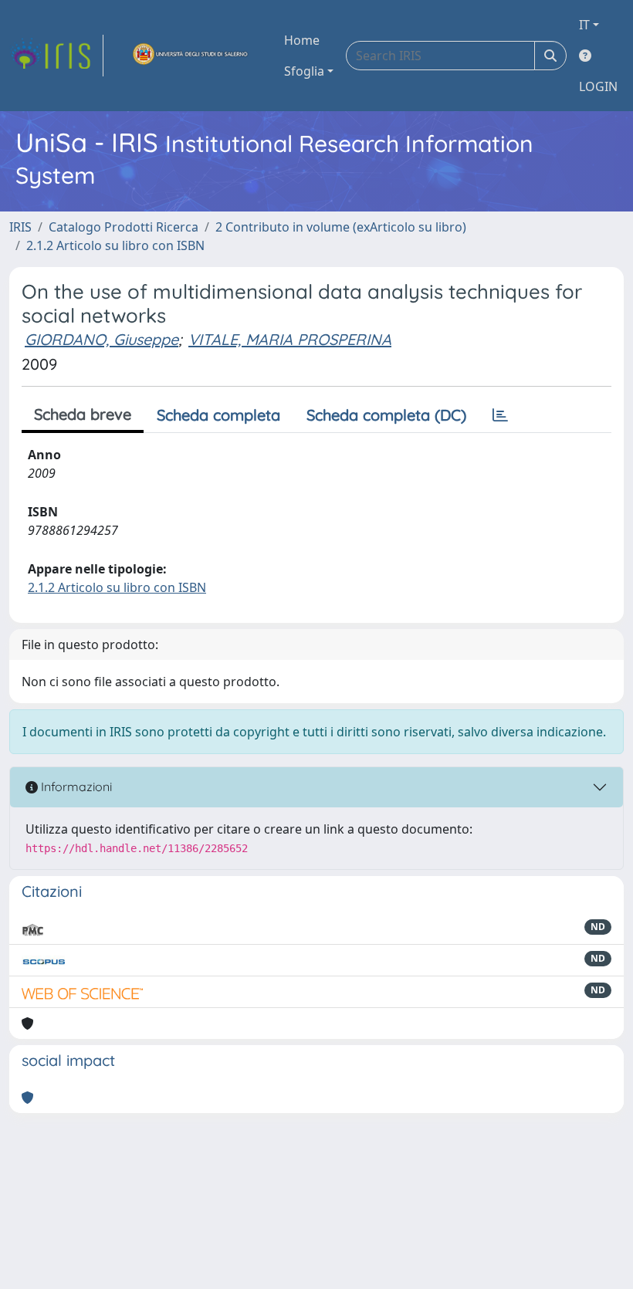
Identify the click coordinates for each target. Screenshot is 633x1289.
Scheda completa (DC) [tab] (386, 415)
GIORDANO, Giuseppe (101, 339)
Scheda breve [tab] (82, 414)
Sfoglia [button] (304, 71)
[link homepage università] (191, 55)
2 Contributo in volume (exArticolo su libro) (340, 226)
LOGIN (598, 86)
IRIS (20, 226)
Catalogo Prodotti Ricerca (123, 226)
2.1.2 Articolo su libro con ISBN (115, 245)
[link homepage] (56, 55)
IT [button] (584, 24)
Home (302, 40)
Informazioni (75, 786)
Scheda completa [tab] (218, 415)
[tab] (500, 415)
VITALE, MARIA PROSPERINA (289, 339)
